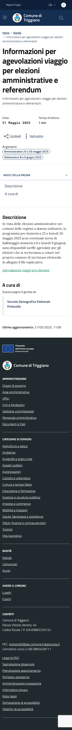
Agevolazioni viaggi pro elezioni (25, 270)
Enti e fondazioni (13, 404)
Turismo (7, 529)
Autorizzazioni (11, 471)
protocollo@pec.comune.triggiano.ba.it (34, 644)
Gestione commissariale (18, 411)
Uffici (5, 398)
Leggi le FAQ (10, 657)
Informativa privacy (15, 689)
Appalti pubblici (12, 465)
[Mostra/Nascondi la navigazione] (4, 17)
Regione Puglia (13, 5)
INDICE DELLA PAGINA (16, 175)
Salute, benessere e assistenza (22, 516)
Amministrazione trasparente (21, 683)
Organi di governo (14, 385)
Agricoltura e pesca (15, 446)
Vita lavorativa (12, 535)
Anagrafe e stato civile (17, 458)
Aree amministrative (15, 392)
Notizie (7, 557)
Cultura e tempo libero (17, 484)
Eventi (6, 599)
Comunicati (9, 564)
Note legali (9, 696)
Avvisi (6, 570)
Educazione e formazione (18, 490)
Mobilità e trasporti (14, 510)
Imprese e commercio (16, 503)
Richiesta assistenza (15, 677)
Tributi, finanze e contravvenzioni (24, 522)
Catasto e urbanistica (16, 478)
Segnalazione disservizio (18, 664)
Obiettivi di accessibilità (17, 709)
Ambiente (8, 452)
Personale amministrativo (19, 417)
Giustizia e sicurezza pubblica (21, 497)
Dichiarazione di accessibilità (21, 702)
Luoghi (6, 592)
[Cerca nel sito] (61, 18)
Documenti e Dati (13, 424)
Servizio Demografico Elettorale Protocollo (28, 304)
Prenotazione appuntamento (21, 670)
